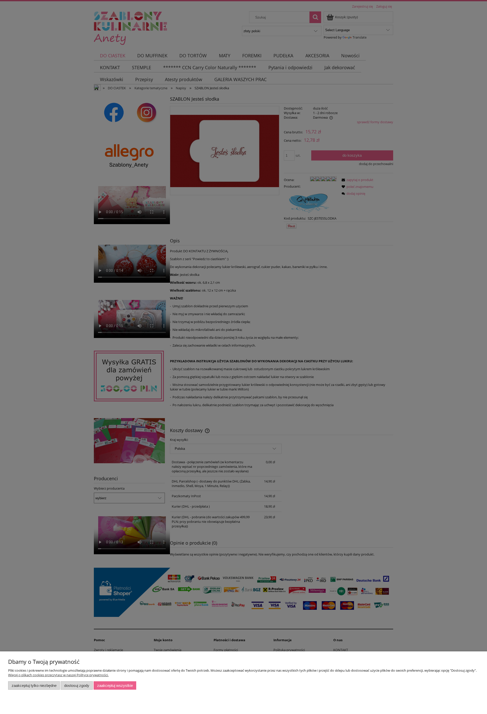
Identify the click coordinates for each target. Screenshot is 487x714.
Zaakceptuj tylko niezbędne (34, 685)
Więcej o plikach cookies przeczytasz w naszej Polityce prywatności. (58, 675)
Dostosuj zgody (76, 685)
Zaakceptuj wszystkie (115, 685)
